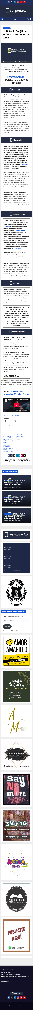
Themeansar (16, 1007)
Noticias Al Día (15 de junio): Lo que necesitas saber (10, 460)
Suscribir (7, 626)
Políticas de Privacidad (7, 970)
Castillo (6, 227)
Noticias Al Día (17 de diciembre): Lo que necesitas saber (13, 484)
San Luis (25, 164)
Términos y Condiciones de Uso (10, 974)
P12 (23, 187)
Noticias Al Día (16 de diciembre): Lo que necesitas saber (13, 501)
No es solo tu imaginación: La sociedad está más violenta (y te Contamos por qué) (8, 448)
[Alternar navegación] (15, 19)
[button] (28, 19)
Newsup (25, 1005)
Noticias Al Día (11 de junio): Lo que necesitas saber (23, 460)
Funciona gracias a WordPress (11, 1005)
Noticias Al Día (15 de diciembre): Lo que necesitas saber (13, 518)
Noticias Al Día (6, 28)
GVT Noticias (16, 249)
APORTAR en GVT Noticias (11, 415)
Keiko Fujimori (19, 231)
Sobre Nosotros (6, 972)
